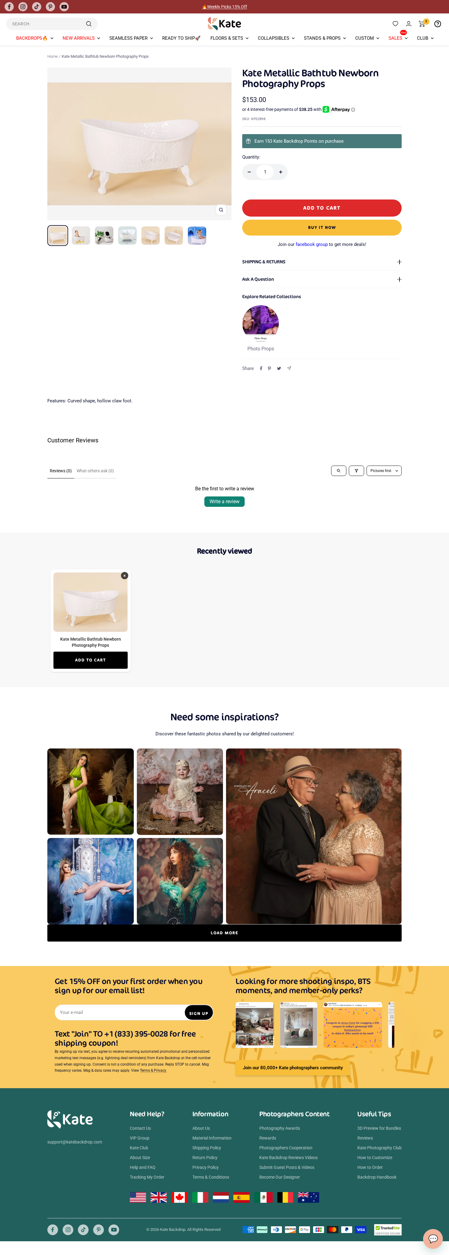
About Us (201, 1128)
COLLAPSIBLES (273, 38)
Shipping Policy (206, 1147)
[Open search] (338, 471)
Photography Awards (279, 1128)
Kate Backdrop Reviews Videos (288, 1157)
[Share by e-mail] (289, 368)
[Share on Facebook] (261, 368)
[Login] (408, 23)
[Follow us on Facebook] (9, 6)
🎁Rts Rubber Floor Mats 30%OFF (224, 6)
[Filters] (356, 471)
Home (52, 56)
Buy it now (322, 227)
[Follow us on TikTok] (36, 6)
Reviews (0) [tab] (61, 470)
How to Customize (374, 1157)
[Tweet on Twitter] (279, 368)
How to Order (370, 1167)
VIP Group (139, 1138)
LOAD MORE (224, 932)
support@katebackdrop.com (74, 1142)
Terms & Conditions (210, 1177)
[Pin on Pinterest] (269, 368)
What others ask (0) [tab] (95, 470)
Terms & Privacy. (153, 1070)
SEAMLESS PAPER (128, 38)
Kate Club (139, 1147)
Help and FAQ (142, 1167)
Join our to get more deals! (322, 244)
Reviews (365, 1138)
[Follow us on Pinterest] (50, 6)
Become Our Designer (279, 1177)
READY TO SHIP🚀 (181, 38)
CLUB (422, 38)
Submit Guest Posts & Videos (286, 1167)
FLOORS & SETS (226, 38)
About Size (140, 1157)
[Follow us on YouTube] (64, 6)
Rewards (267, 1138)
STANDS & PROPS (322, 38)
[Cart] (422, 24)
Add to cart (90, 660)
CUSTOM (364, 38)
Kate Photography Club (379, 1147)
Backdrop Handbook (376, 1177)
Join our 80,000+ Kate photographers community (293, 1067)
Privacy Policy (205, 1167)
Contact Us (140, 1128)
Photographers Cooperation (285, 1147)
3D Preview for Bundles (379, 1128)
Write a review (224, 501)
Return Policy (204, 1157)
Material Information (212, 1138)
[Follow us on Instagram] (22, 6)
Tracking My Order (147, 1177)
